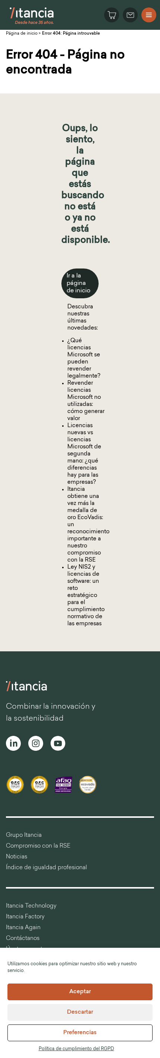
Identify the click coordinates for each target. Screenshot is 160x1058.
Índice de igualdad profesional (46, 868)
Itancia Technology (31, 906)
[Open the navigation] (148, 14)
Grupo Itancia (24, 835)
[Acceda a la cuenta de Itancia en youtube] (58, 744)
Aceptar (80, 992)
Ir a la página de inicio (78, 283)
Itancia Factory (25, 917)
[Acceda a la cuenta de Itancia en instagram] (35, 744)
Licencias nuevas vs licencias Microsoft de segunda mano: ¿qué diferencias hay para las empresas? (84, 454)
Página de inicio (22, 34)
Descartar (80, 1012)
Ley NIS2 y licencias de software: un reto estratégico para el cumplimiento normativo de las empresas (86, 596)
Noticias (16, 857)
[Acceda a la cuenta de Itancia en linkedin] (13, 744)
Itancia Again (23, 928)
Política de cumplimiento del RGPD (76, 1049)
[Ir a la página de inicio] (32, 24)
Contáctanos (22, 938)
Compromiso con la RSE (38, 846)
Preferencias (80, 1033)
